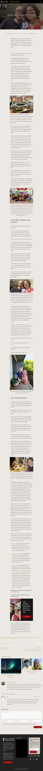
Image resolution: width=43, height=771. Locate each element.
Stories (18, 33)
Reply (41, 696)
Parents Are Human (16, 553)
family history (15, 637)
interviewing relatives (31, 637)
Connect (19, 738)
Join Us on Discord (33, 756)
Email (31, 747)
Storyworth (14, 543)
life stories (37, 637)
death (4, 637)
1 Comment (24, 33)
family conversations (9, 637)
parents (5, 638)
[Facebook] (30, 759)
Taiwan (12, 638)
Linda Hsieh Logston (33, 33)
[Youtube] (36, 759)
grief (27, 637)
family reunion (20, 637)
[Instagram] (33, 759)
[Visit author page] (3, 683)
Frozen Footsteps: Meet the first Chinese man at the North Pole (11, 675)
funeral (24, 637)
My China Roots (15, 565)
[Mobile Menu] (40, 1)
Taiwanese (15, 638)
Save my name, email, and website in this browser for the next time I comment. (19, 724)
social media (9, 638)
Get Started (7, 762)
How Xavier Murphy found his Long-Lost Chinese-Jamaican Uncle (32, 671)
